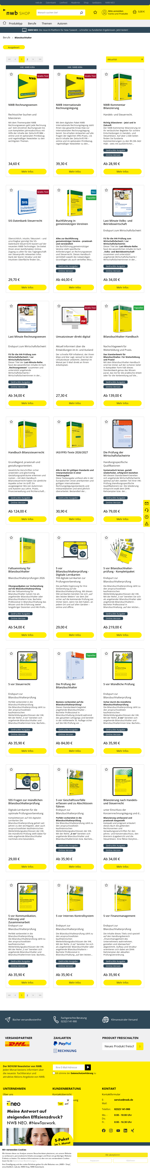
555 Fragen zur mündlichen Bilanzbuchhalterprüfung (25, 801)
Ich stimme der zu (75, 1073)
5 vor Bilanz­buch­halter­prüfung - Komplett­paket (118, 570)
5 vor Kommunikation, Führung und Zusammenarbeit (22, 919)
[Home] (4, 23)
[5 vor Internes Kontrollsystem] (75, 897)
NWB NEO (110, 2)
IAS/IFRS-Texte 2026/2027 (72, 452)
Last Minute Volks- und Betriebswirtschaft (117, 222)
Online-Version (113, 155)
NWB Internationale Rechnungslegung (68, 106)
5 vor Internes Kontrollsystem (75, 916)
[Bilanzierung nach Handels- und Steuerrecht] (122, 781)
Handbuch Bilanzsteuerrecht (26, 452)
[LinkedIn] (125, 1130)
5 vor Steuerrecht (19, 684)
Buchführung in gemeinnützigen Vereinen (72, 222)
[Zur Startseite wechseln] (17, 12)
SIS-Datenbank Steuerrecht (25, 220)
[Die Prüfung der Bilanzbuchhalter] (75, 665)
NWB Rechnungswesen (22, 105)
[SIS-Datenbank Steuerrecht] (27, 202)
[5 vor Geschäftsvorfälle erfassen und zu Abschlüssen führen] (75, 781)
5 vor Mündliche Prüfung (119, 684)
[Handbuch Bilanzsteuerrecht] (27, 434)
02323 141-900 (69, 1021)
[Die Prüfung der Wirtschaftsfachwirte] (122, 434)
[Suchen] (81, 13)
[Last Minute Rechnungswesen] (27, 318)
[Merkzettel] (95, 12)
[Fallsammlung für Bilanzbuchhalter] (27, 549)
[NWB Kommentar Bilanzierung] (122, 86)
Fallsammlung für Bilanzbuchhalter (19, 570)
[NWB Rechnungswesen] (27, 86)
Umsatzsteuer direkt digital (73, 336)
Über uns (8, 1094)
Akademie (75, 2)
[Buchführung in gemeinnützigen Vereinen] (75, 202)
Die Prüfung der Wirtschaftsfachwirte (116, 454)
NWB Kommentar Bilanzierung (114, 106)
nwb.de (38, 2)
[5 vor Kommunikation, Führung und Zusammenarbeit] (27, 897)
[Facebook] (103, 1130)
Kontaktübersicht (62, 1094)
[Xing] (132, 1130)
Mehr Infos (27, 171)
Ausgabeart (13, 47)
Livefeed (63, 2)
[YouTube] (118, 1130)
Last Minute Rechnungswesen (27, 336)
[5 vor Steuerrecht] (27, 665)
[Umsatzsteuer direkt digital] (75, 318)
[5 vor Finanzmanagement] (122, 897)
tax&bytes (97, 2)
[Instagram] (111, 1130)
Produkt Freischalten (120, 1038)
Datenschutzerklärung (82, 1073)
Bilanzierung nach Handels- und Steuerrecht (120, 801)
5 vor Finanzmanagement (119, 916)
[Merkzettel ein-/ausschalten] (11, 75)
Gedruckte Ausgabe (115, 150)
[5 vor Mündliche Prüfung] (122, 665)
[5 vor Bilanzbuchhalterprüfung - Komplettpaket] (122, 549)
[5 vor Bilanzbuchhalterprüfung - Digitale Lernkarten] (75, 549)
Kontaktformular (111, 1094)
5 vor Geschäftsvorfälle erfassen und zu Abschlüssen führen (74, 803)
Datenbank (51, 2)
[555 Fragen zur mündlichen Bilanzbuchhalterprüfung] (27, 781)
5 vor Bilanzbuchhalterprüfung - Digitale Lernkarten (72, 571)
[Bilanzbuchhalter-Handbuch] (122, 318)
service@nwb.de (123, 1099)
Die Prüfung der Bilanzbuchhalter (66, 685)
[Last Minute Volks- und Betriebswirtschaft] (122, 202)
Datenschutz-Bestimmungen (24, 1161)
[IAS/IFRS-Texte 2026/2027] (75, 434)
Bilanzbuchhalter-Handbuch (120, 336)
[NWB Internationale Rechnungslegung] (75, 86)
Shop (86, 2)
